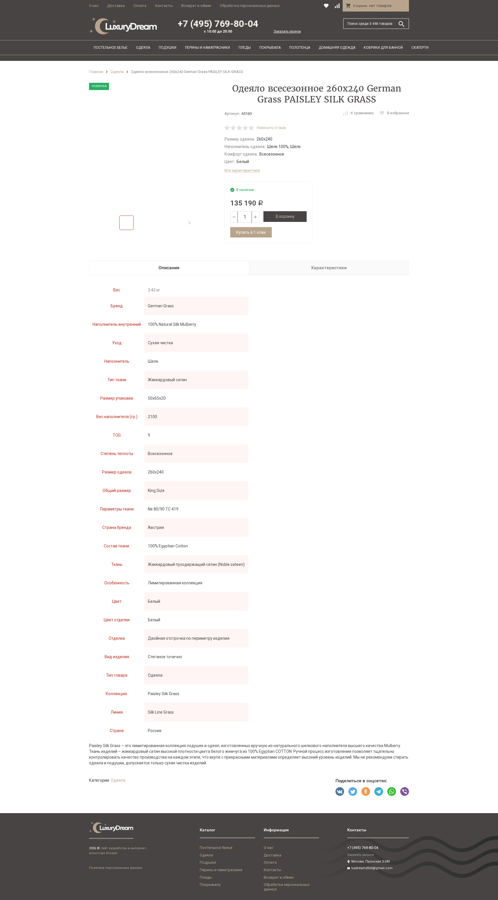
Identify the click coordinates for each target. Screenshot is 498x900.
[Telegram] (378, 791)
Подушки (167, 48)
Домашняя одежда (337, 48)
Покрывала (270, 48)
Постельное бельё (110, 48)
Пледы (245, 48)
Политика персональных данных (115, 868)
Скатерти (420, 48)
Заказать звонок (287, 31)
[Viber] (404, 791)
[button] (189, 223)
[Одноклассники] (365, 791)
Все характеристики (242, 170)
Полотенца (299, 48)
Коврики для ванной (383, 48)
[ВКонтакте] (339, 791)
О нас (94, 5)
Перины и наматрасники (207, 48)
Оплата (139, 5)
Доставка (116, 5)
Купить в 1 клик (251, 232)
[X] (352, 791)
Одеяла (143, 48)
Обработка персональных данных (250, 5)
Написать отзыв (271, 128)
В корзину (285, 216)
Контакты (164, 5)
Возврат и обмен (196, 5)
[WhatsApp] (391, 791)
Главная (96, 72)
